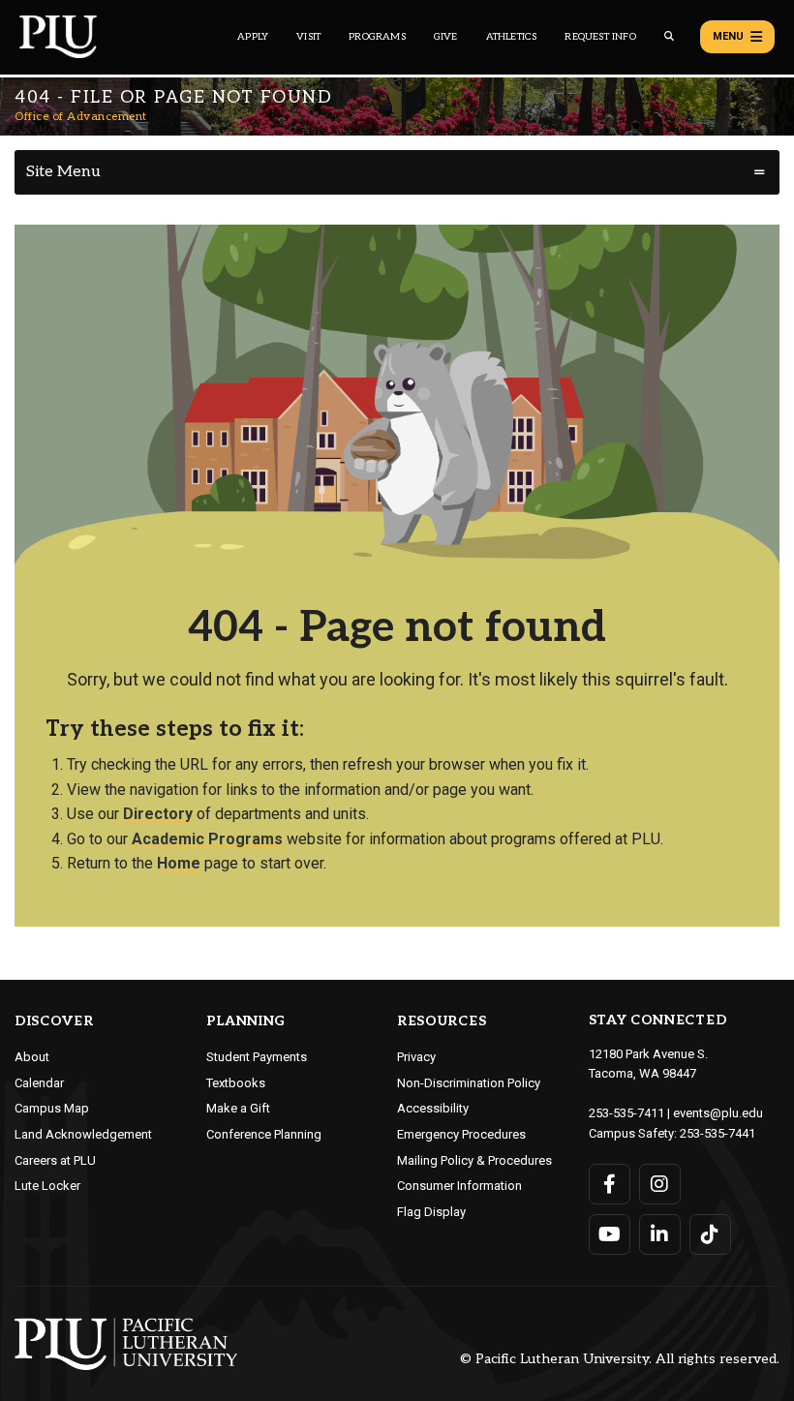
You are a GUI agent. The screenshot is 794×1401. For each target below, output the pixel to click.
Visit (308, 37)
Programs (377, 37)
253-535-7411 (626, 1113)
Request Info (600, 37)
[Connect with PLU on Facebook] (609, 1184)
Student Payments (256, 1057)
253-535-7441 (717, 1133)
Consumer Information (459, 1185)
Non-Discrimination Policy (468, 1083)
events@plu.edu (718, 1113)
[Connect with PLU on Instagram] (660, 1184)
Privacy (416, 1057)
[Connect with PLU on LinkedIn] (660, 1234)
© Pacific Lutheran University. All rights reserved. (619, 1360)
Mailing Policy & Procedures (474, 1160)
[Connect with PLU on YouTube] (609, 1234)
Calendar (39, 1083)
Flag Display (431, 1211)
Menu (728, 36)
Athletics (511, 37)
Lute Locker (47, 1185)
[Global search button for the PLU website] (669, 36)
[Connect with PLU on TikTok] (710, 1234)
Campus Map (52, 1108)
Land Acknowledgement (83, 1134)
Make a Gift (238, 1108)
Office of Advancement (81, 116)
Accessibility (433, 1108)
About (32, 1057)
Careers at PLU (55, 1160)
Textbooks (235, 1083)
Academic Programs (207, 839)
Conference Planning (263, 1134)
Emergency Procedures (461, 1134)
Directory (158, 814)
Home (178, 863)
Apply (252, 37)
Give (446, 37)
